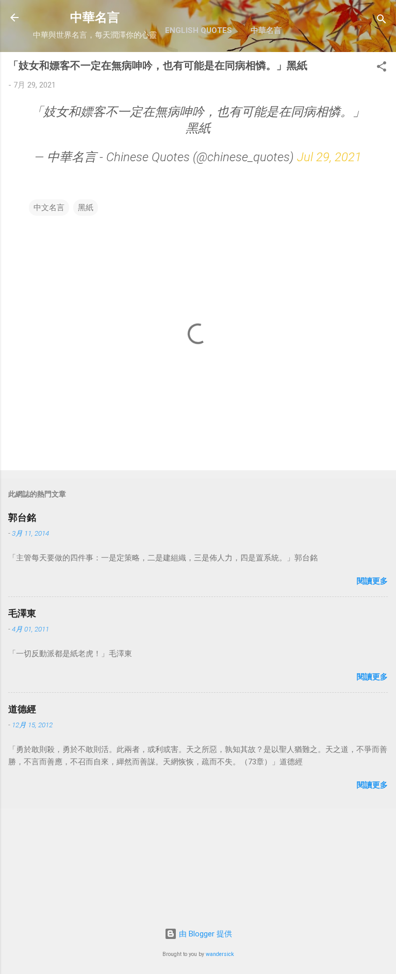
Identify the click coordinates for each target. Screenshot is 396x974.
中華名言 (95, 17)
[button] (381, 68)
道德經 (22, 709)
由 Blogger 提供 (204, 933)
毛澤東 (22, 613)
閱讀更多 (372, 581)
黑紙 (85, 207)
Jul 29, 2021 (329, 157)
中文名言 (49, 207)
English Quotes (198, 30)
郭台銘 (22, 517)
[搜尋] (381, 21)
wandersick (220, 954)
